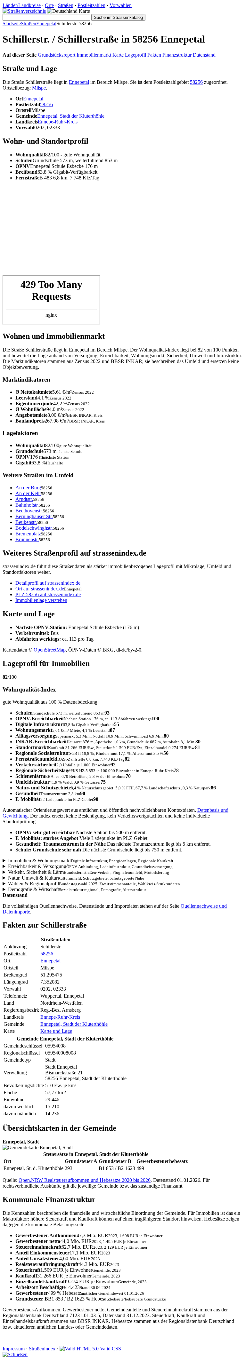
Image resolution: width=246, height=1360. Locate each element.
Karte (118, 55)
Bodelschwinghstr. (34, 528)
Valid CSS (110, 1348)
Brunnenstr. (27, 539)
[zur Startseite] (24, 11)
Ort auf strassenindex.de (39, 588)
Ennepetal (46, 23)
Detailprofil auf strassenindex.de (47, 583)
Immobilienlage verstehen (41, 600)
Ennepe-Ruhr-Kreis (58, 121)
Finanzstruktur (177, 55)
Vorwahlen (121, 5)
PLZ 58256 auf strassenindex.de (48, 594)
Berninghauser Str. (34, 516)
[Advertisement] (123, 230)
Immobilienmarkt (94, 55)
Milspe (39, 88)
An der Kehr (28, 493)
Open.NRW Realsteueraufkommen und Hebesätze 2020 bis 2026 (85, 1180)
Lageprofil (135, 55)
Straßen (65, 5)
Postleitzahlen (91, 5)
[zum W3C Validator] (79, 1348)
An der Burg (28, 487)
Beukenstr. (26, 522)
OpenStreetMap (50, 649)
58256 (196, 82)
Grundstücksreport (56, 55)
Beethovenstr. (29, 510)
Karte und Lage (56, 1031)
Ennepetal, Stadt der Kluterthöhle (70, 116)
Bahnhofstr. (27, 505)
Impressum (14, 1348)
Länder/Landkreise (22, 5)
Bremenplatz (28, 533)
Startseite (12, 23)
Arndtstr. (24, 499)
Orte (49, 5)
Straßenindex (42, 1348)
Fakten (154, 55)
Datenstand (204, 55)
